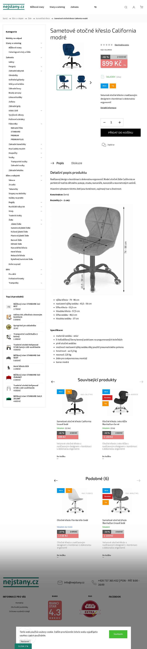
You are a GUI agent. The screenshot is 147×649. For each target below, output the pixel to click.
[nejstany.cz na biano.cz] (54, 610)
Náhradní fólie (17, 128)
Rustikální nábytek (17, 206)
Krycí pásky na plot (17, 148)
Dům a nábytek (13, 175)
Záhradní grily (15, 106)
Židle (11, 220)
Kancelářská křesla (19, 247)
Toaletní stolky (15, 215)
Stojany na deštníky (17, 193)
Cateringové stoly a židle (20, 52)
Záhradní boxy (15, 88)
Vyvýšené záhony (16, 115)
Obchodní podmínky (19, 607)
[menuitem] (37, 7)
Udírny (11, 62)
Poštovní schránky (17, 119)
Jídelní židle (16, 224)
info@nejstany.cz (74, 583)
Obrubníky (13, 75)
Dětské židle (16, 244)
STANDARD (15, 131)
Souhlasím (118, 634)
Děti (8, 269)
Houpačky (13, 153)
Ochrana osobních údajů (19, 611)
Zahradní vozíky (18, 165)
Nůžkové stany (15, 47)
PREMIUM (15, 135)
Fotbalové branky (16, 278)
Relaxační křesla (18, 255)
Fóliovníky (13, 123)
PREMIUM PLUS (17, 139)
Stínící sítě (13, 110)
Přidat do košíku (120, 132)
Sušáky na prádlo (16, 197)
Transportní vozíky (19, 161)
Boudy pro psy (15, 93)
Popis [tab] (60, 163)
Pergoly (12, 66)
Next (142, 382)
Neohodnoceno (122, 45)
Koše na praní (14, 264)
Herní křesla (16, 251)
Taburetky (13, 189)
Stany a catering (13, 43)
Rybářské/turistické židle (22, 259)
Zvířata (12, 101)
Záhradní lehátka (16, 170)
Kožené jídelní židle (19, 231)
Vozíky (11, 157)
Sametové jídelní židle (20, 228)
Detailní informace (108, 107)
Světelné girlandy (16, 79)
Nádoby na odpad (14, 38)
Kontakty (19, 602)
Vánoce (12, 180)
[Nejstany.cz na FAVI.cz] (90, 609)
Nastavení (25, 641)
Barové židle (16, 240)
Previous (53, 382)
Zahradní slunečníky (17, 144)
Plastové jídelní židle (20, 235)
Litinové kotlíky (15, 97)
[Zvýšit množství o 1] (119, 122)
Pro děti (12, 274)
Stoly (11, 211)
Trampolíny (14, 283)
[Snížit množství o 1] (104, 122)
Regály (12, 202)
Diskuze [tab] (76, 163)
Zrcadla (12, 184)
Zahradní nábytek (16, 70)
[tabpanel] (74, 424)
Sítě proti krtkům (16, 84)
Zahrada (10, 57)
